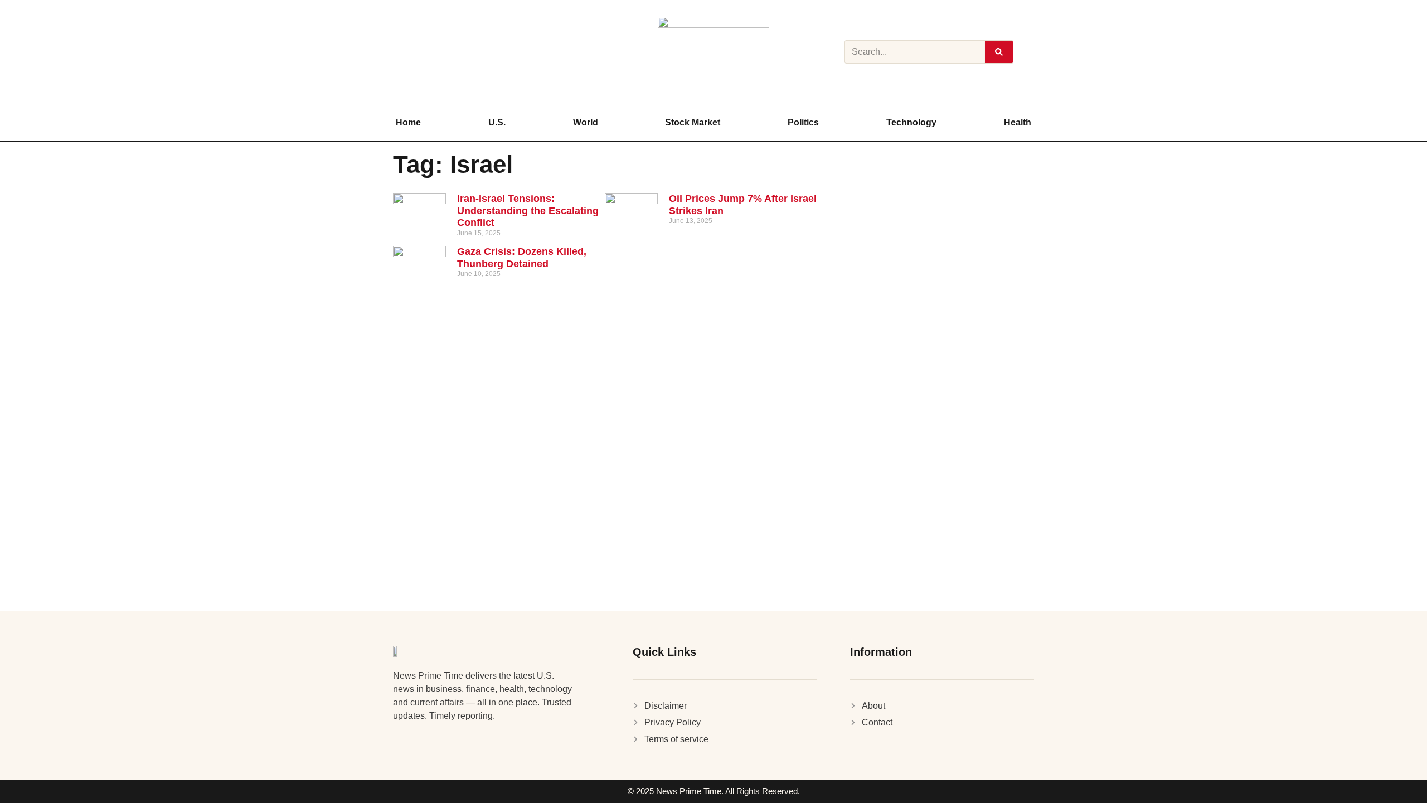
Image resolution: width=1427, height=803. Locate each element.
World (585, 122)
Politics (803, 122)
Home (408, 122)
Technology (911, 122)
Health (1017, 122)
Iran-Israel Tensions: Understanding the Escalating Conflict (528, 210)
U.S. (497, 122)
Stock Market (692, 122)
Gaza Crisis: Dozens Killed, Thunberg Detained (521, 257)
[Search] (999, 52)
